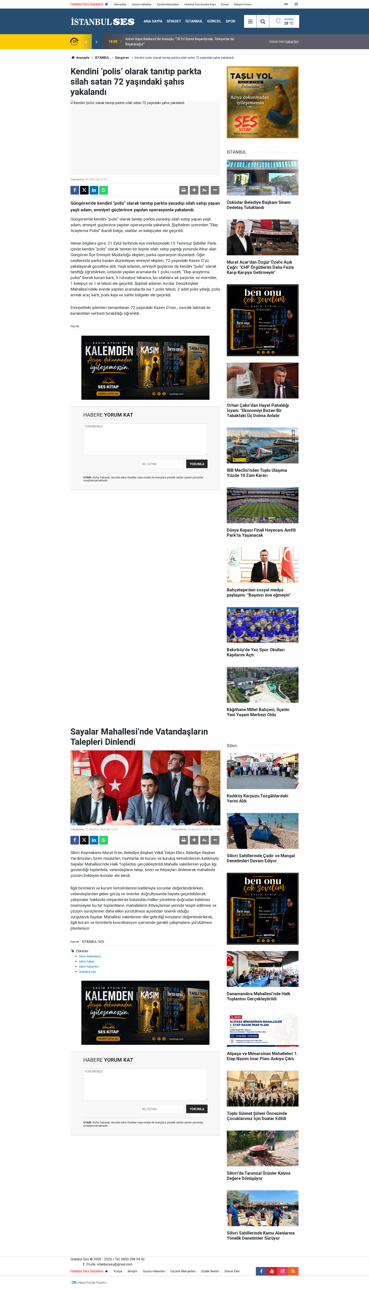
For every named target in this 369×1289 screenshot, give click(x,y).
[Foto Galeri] (296, 4)
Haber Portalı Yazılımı (92, 1282)
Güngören (122, 57)
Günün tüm (284, 42)
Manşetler (120, 4)
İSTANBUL (194, 21)
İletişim (133, 1271)
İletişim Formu (243, 4)
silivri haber (87, 961)
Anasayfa (82, 57)
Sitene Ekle (232, 1271)
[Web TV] (286, 4)
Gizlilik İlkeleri (210, 1271)
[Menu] (250, 22)
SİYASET (174, 21)
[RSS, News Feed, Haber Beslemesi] (293, 1271)
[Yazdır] (183, 190)
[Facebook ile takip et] (261, 1271)
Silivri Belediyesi (90, 956)
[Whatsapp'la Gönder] (103, 190)
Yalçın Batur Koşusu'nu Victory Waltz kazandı (158, 42)
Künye (225, 4)
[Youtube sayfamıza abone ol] (271, 1271)
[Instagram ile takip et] (282, 1271)
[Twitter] (84, 190)
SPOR (230, 21)
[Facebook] (74, 190)
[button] (194, 190)
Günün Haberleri (141, 4)
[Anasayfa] (106, 4)
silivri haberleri (89, 967)
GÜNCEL (214, 21)
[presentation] (86, 41)
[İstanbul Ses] (102, 21)
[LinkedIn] (94, 190)
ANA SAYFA (153, 21)
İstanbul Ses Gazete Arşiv (200, 4)
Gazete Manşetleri (168, 4)
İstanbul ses (87, 972)
